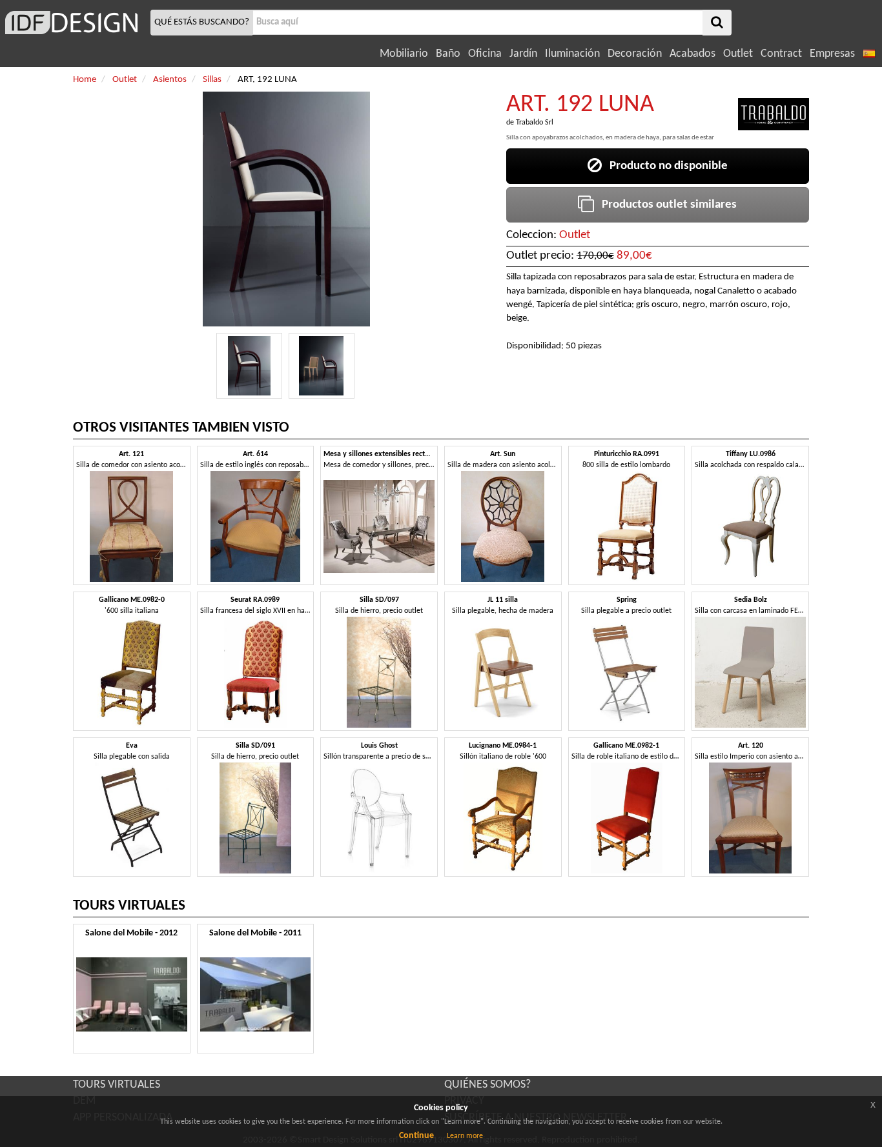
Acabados (692, 54)
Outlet (738, 54)
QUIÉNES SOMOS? (487, 1085)
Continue (416, 1136)
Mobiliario (404, 54)
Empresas (832, 54)
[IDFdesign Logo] (73, 22)
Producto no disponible (665, 166)
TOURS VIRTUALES (116, 1085)
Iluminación (572, 54)
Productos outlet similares (665, 205)
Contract (781, 54)
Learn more (465, 1136)
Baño (448, 54)
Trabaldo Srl (534, 122)
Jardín (523, 54)
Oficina (485, 54)
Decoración (635, 54)
